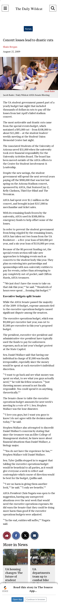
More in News (15, 544)
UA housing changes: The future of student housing (14, 576)
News (28, 29)
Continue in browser (35, 599)
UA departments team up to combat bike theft (41, 576)
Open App (17, 599)
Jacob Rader (49, 91)
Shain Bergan (10, 46)
